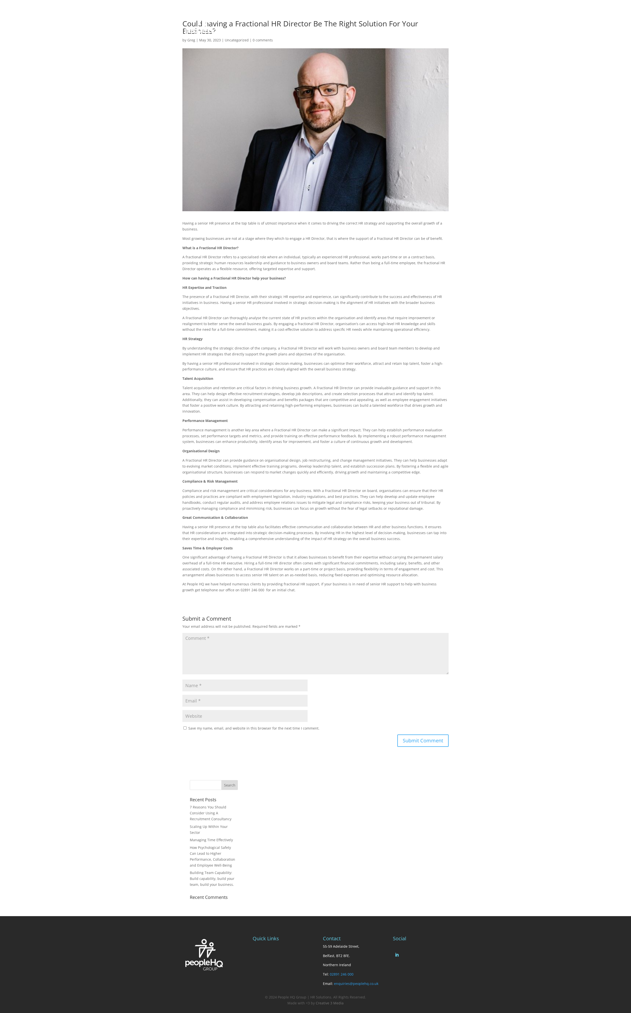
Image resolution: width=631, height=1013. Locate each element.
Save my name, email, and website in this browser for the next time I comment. (253, 728)
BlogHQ (314, 14)
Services (291, 14)
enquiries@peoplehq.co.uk (356, 983)
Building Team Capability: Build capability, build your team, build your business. (212, 878)
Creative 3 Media (330, 1003)
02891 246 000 (341, 974)
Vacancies (353, 14)
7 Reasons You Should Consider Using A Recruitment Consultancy (210, 813)
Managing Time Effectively (211, 840)
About (273, 14)
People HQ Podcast (383, 14)
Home (258, 14)
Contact (333, 14)
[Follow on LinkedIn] (397, 955)
